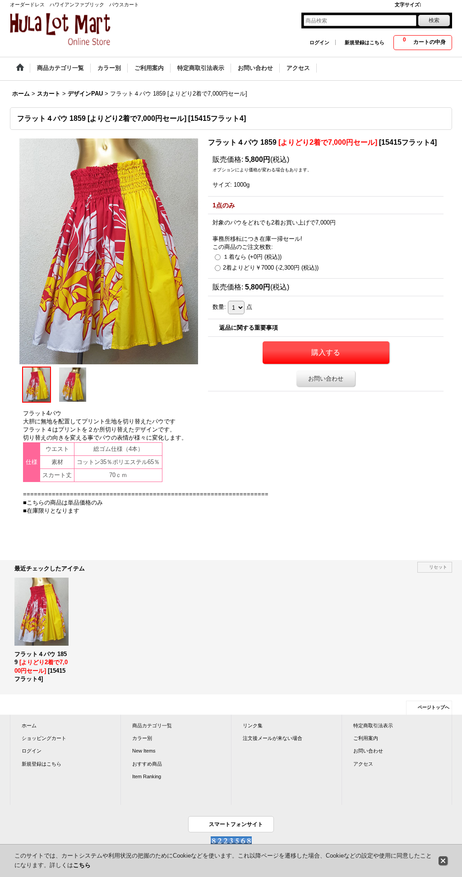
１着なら (252, 256)
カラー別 (142, 738)
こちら (82, 865)
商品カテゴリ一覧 (152, 725)
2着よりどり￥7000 (271, 267)
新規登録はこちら (364, 42)
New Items (144, 750)
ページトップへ (433, 707)
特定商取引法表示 (373, 725)
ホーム (29, 725)
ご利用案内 (365, 738)
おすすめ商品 (147, 764)
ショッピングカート (44, 738)
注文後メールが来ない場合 (272, 738)
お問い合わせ (325, 378)
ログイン (319, 42)
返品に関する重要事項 (248, 327)
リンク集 (253, 725)
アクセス (363, 764)
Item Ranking (146, 776)
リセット (438, 567)
